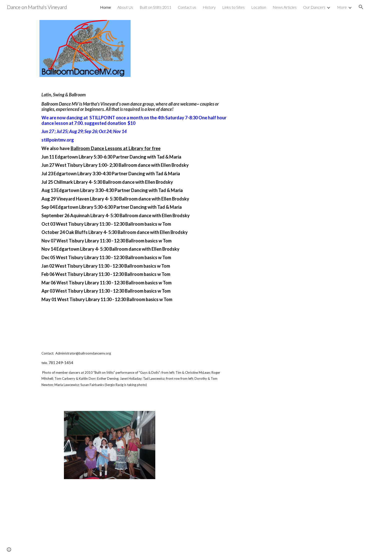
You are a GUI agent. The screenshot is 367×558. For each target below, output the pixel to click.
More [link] (342, 7)
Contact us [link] (187, 7)
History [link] (209, 7)
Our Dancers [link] (314, 7)
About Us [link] (125, 7)
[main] (134, 244)
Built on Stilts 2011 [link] (155, 7)
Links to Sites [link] (233, 7)
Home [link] (105, 7)
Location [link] (258, 7)
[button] (361, 7)
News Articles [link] (285, 7)
